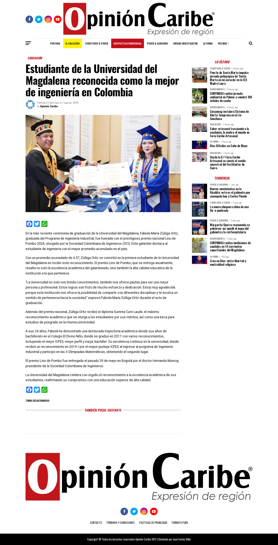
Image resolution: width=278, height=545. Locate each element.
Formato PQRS (180, 523)
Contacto (96, 523)
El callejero (72, 43)
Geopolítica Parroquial (127, 43)
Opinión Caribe (49, 106)
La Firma (208, 43)
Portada (55, 43)
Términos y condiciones (120, 523)
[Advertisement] (222, 295)
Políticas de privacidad (153, 523)
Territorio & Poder (96, 43)
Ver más (222, 43)
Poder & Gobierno (157, 43)
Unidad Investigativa (185, 43)
